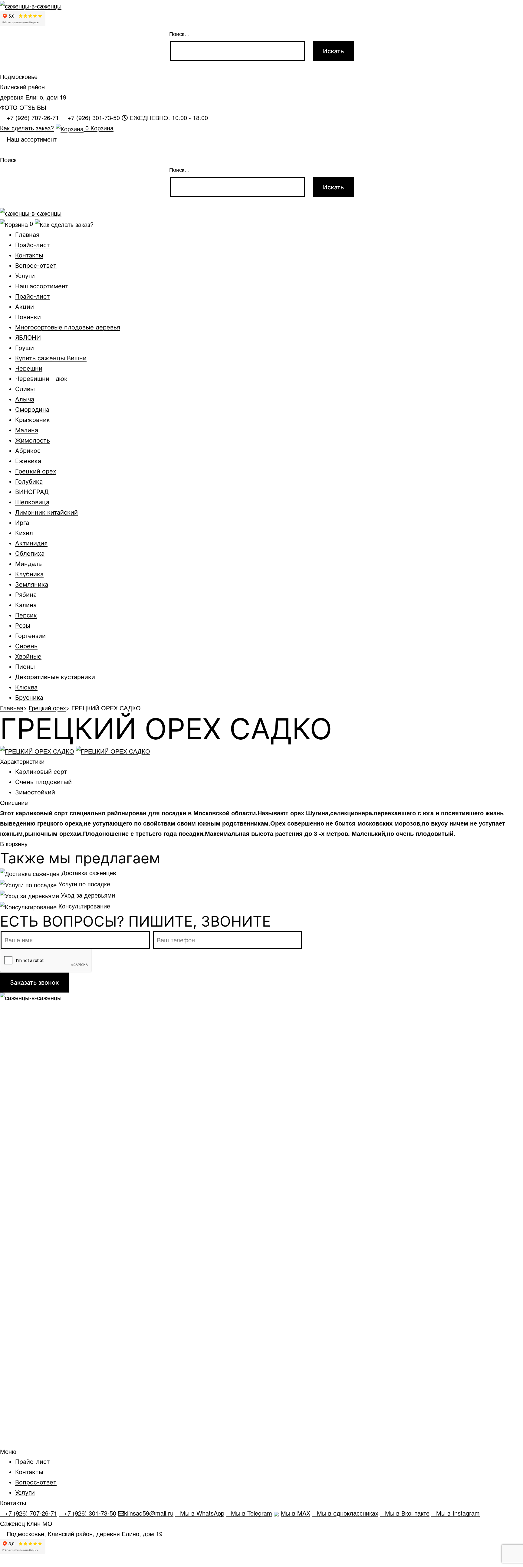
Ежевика (28, 461)
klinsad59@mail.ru (148, 1513)
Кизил (24, 533)
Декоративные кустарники (55, 677)
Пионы (25, 666)
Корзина (99, 127)
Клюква (26, 687)
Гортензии (30, 636)
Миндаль (28, 564)
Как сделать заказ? (27, 127)
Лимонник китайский (46, 512)
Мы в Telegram (251, 1513)
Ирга (22, 522)
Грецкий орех (35, 471)
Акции (24, 306)
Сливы (25, 389)
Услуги (25, 276)
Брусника (29, 697)
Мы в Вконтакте (407, 1513)
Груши (24, 348)
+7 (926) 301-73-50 (93, 118)
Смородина (32, 409)
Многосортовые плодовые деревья (67, 327)
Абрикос (28, 450)
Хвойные (28, 656)
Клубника (29, 574)
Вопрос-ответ (36, 265)
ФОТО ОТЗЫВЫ (23, 107)
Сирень (26, 646)
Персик (26, 615)
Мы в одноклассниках (347, 1513)
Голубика (29, 481)
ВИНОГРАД (32, 492)
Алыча (24, 399)
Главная (27, 234)
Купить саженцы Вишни (51, 358)
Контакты (29, 255)
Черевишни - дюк (41, 378)
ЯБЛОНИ (28, 337)
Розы (22, 625)
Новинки (28, 317)
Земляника (31, 584)
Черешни (28, 368)
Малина (26, 430)
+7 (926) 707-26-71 (32, 118)
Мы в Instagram (458, 1513)
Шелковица (32, 502)
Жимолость (32, 440)
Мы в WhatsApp (202, 1513)
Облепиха (29, 553)
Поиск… (179, 34)
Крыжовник (32, 420)
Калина (26, 605)
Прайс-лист (32, 245)
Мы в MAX (295, 1513)
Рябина (26, 594)
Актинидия (31, 543)
